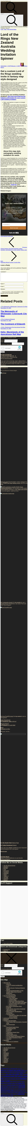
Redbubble (9, 1029)
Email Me (8, 1007)
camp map (3, 1074)
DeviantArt (6, 870)
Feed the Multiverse (6, 1)
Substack (5, 878)
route (15, 1088)
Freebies (5, 949)
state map (23, 1090)
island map (4, 1083)
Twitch (5, 874)
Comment (3, 271)
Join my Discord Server (6, 358)
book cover (12, 1072)
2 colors (4, 1068)
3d (10, 1068)
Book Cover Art (13, 1005)
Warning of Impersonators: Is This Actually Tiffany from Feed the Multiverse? (14, 992)
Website (3, 289)
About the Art (6, 982)
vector (4, 1094)
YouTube (5, 877)
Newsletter (6, 1040)
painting (7, 1087)
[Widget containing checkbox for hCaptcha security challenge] (11, 348)
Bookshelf (6, 1019)
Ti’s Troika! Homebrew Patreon (14, 1037)
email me (14, 184)
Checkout (8, 1039)
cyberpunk (7, 1078)
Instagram (5, 873)
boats (7, 1072)
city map (10, 1074)
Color (2, 29)
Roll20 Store (9, 1033)
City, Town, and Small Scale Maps (17, 1002)
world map (8, 1096)
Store (4, 1025)
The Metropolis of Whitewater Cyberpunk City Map (14, 313)
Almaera (14, 1068)
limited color (13, 1083)
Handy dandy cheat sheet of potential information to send (15, 1009)
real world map (9, 236)
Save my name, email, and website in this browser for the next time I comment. (12, 292)
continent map (11, 1076)
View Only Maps (13, 998)
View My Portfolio (10, 997)
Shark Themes (9, 1110)
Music (7, 986)
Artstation (5, 867)
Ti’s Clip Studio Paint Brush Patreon (15, 1036)
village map (13, 1094)
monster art (3, 1085)
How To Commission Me (9, 995)
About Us (8, 984)
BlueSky (5, 868)
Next (10, 262)
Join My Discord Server (9, 865)
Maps (4, 951)
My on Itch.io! (8, 721)
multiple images (12, 1085)
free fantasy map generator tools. (13, 1108)
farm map (13, 1081)
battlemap (5, 1070)
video (8, 1094)
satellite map (21, 1088)
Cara (4, 869)
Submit (2, 351)
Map (5, 29)
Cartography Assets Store (12, 1032)
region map (10, 1088)
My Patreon (9, 845)
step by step (4, 1092)
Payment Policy (10, 1014)
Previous (14, 249)
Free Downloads (10, 1024)
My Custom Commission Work (14, 1006)
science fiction (7, 1090)
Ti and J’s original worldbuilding (14, 985)
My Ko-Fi (8, 1031)
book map (21, 1072)
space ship (16, 1090)
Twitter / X (5, 876)
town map (19, 1092)
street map (11, 1092)
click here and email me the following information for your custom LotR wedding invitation (13, 98)
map (4, 236)
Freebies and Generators (9, 1020)
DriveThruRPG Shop (11, 1035)
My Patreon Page (10, 842)
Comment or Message (6, 344)
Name (2, 283)
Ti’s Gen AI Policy (10, 994)
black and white (16, 1070)
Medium (5, 880)
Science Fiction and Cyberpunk (17, 1003)
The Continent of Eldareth (13, 324)
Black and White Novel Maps (16, 1001)
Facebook (6, 872)
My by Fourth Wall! (8, 725)
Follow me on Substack (12, 1041)
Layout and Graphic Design (10, 1018)
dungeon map (15, 1078)
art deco (19, 1068)
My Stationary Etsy (11, 1028)
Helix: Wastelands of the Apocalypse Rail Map (12, 333)
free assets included (21, 1081)
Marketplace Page (8, 1107)
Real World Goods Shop (12, 1027)
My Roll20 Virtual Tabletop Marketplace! (12, 487)
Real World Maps (11, 29)
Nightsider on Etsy (5, 729)
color (2, 236)
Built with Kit (14, 232)
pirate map (14, 1087)
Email (2, 286)
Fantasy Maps (12, 999)
